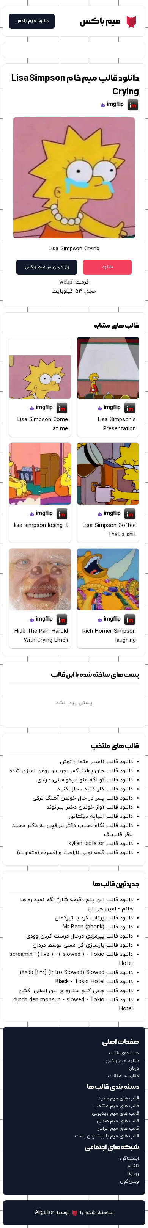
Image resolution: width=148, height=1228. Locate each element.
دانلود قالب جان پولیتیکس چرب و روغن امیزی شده (71, 771)
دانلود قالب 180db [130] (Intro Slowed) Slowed (76, 972)
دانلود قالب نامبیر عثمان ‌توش (96, 762)
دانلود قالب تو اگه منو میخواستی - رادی (85, 780)
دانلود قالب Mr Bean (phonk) (98, 927)
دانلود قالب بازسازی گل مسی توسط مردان (83, 945)
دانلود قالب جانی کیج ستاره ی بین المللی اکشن (76, 991)
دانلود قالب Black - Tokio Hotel (94, 982)
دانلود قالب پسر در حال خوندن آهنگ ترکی (83, 798)
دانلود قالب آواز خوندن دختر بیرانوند (90, 807)
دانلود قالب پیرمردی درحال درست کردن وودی (79, 936)
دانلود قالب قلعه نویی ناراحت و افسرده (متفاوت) (75, 853)
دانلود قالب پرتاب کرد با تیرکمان (94, 918)
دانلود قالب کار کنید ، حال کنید (95, 789)
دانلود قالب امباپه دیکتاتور (100, 816)
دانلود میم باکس (32, 21)
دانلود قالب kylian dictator (101, 844)
